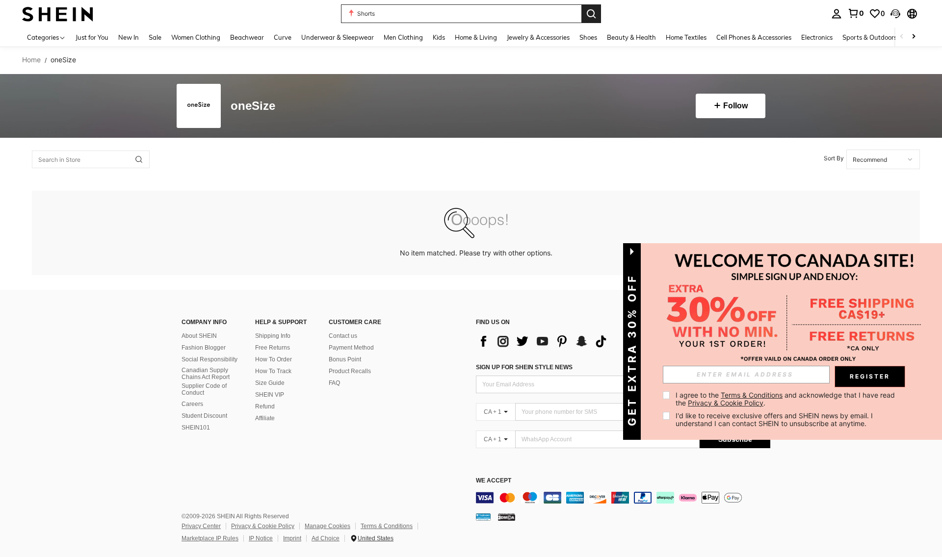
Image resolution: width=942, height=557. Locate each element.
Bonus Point (345, 359)
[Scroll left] (901, 37)
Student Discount (204, 415)
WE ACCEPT (493, 481)
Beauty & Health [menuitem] (631, 37)
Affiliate (265, 418)
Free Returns (272, 347)
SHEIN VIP (269, 394)
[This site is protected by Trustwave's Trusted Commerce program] (483, 516)
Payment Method (351, 347)
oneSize (253, 106)
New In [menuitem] (128, 37)
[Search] (591, 13)
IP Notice (261, 538)
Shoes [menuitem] (588, 37)
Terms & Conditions (387, 526)
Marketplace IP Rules (210, 538)
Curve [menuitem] (282, 37)
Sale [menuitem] (155, 37)
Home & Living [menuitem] (476, 37)
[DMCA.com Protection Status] (506, 516)
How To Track (273, 371)
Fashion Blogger (204, 347)
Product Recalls (350, 371)
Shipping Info (272, 335)
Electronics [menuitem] (817, 37)
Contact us (343, 335)
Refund (265, 406)
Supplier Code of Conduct (204, 389)
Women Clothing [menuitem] (195, 37)
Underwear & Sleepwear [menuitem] (337, 37)
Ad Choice (326, 538)
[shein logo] (57, 13)
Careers (192, 404)
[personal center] (836, 14)
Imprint (292, 538)
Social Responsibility (209, 359)
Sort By (834, 158)
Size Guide (270, 383)
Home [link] (31, 60)
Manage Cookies (327, 526)
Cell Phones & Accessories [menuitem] (753, 37)
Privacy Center (201, 526)
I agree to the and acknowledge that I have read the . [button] (786, 399)
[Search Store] (138, 159)
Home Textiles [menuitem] (686, 37)
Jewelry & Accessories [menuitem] (538, 37)
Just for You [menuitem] (92, 37)
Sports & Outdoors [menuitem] (869, 37)
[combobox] (883, 159)
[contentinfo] (623, 498)
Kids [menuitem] (439, 37)
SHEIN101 (196, 427)
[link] (855, 13)
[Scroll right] (913, 37)
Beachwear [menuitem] (247, 37)
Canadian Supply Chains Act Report (206, 373)
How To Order (273, 359)
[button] (895, 14)
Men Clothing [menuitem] (403, 37)
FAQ (334, 383)
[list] (544, 341)
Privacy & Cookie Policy (262, 526)
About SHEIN (199, 335)
